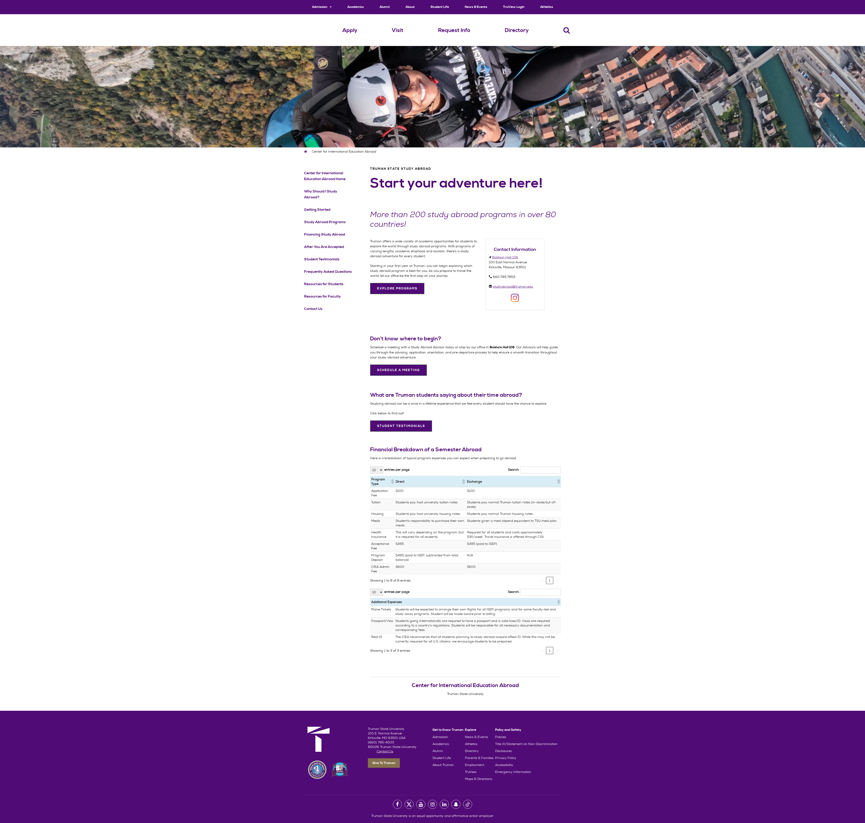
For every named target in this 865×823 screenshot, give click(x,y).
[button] (392, 481)
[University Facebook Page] (397, 804)
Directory (517, 30)
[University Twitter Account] (409, 804)
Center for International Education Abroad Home (325, 176)
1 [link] (549, 580)
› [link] (557, 580)
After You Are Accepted (324, 247)
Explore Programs (397, 289)
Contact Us (313, 309)
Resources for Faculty (322, 296)
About (410, 7)
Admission (320, 7)
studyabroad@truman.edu (513, 286)
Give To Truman (383, 763)
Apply (349, 30)
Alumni (385, 7)
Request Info (454, 30)
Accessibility (504, 765)
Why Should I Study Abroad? (320, 194)
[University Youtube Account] (420, 804)
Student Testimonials (321, 259)
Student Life (439, 7)
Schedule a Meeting (398, 370)
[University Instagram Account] (432, 804)
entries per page (397, 470)
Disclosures (503, 751)
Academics (355, 7)
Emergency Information (513, 772)
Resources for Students (324, 284)
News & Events (476, 7)
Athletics (546, 7)
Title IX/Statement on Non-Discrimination (526, 744)
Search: (513, 470)
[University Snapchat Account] (455, 804)
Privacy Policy (505, 758)
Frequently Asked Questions (328, 271)
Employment (474, 765)
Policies (500, 737)
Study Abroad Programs (325, 222)
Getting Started (317, 209)
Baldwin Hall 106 (505, 257)
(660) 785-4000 (381, 742)
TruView (471, 772)
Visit (397, 30)
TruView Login (513, 7)
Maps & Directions (478, 779)
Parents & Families (479, 758)
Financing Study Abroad (324, 234)
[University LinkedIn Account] (444, 804)
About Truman (443, 765)
